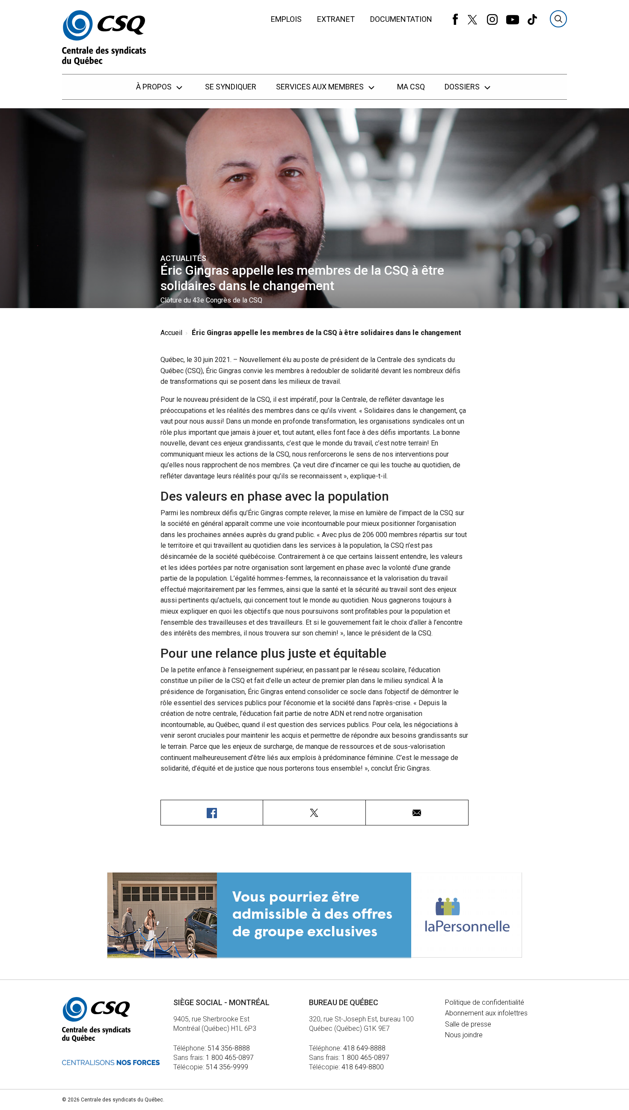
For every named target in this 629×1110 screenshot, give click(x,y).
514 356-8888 (229, 1048)
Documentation (401, 19)
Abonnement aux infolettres (486, 1013)
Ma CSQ (411, 86)
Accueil (171, 333)
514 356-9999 (227, 1067)
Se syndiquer (230, 86)
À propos (154, 86)
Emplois (286, 19)
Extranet (336, 19)
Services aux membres (320, 86)
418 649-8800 (362, 1067)
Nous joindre (464, 1035)
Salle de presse (468, 1024)
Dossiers (463, 86)
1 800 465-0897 (230, 1058)
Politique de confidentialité (484, 1002)
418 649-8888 (364, 1048)
